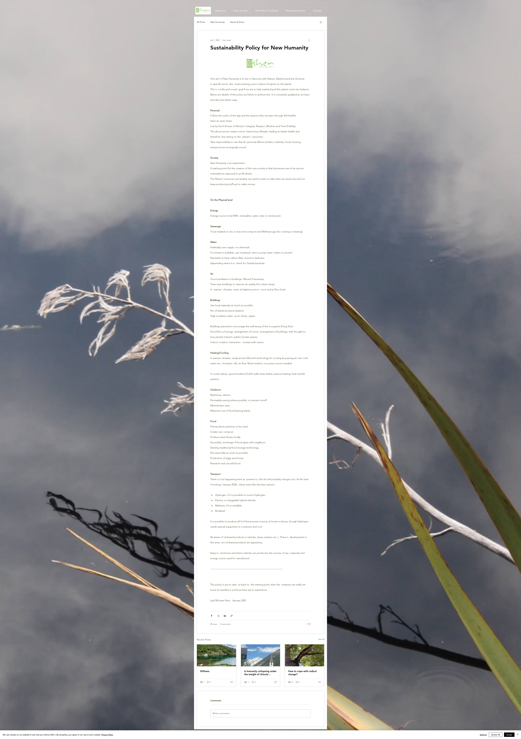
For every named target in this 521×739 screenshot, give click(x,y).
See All (321, 639)
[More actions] (309, 40)
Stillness (204, 671)
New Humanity (217, 22)
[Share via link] (231, 615)
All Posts (201, 22)
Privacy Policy (107, 734)
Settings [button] (483, 734)
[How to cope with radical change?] (304, 655)
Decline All (495, 734)
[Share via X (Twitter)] (218, 615)
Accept (509, 734)
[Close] (517, 734)
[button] (266, 11)
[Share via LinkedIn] (225, 615)
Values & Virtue (237, 22)
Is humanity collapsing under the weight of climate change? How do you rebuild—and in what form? (260, 673)
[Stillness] (216, 655)
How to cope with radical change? (302, 673)
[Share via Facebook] (211, 615)
